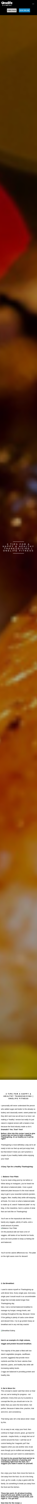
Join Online (24, 10)
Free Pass (11, 10)
